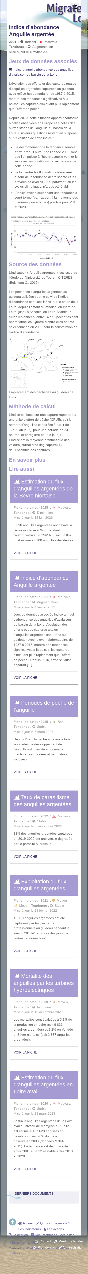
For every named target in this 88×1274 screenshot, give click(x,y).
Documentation (45, 1235)
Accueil (27, 1223)
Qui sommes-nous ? (54, 1223)
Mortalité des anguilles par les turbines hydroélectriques (44, 983)
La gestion (19, 1235)
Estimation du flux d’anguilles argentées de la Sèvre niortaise (43, 489)
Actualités (67, 1235)
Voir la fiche (25, 553)
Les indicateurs (29, 1229)
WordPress (33, 1248)
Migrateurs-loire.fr (24, 1243)
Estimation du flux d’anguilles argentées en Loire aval (43, 1084)
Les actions (55, 1229)
